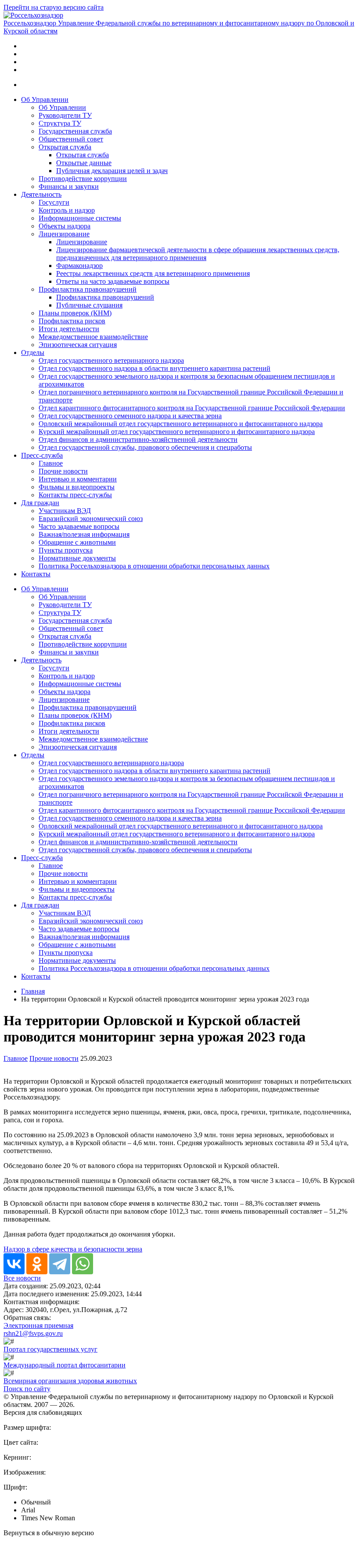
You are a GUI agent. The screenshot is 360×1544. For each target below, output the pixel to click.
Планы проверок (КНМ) (75, 313)
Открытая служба (65, 147)
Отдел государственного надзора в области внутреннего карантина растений (154, 368)
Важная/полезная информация (84, 534)
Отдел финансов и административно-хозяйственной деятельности (138, 439)
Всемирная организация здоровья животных (70, 1381)
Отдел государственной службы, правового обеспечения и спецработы (145, 447)
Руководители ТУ (65, 115)
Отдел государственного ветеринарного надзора (111, 360)
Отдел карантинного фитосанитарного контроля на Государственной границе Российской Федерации (192, 408)
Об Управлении (44, 99)
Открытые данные (84, 162)
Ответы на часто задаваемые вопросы (112, 281)
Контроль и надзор (67, 210)
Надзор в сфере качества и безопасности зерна (73, 1249)
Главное (51, 463)
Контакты (35, 574)
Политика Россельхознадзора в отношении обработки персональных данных (154, 566)
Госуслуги (54, 202)
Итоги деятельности (69, 329)
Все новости (22, 1278)
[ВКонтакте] (14, 1263)
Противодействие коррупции (83, 178)
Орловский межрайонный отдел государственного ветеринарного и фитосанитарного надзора (181, 423)
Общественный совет (71, 139)
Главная (33, 991)
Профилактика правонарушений (88, 289)
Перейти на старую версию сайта (54, 7)
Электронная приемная (38, 1325)
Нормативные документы (77, 558)
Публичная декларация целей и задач (112, 170)
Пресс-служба (42, 455)
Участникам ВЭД (65, 510)
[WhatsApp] (82, 1263)
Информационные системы (80, 218)
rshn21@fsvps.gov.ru (33, 1333)
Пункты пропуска (66, 550)
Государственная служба (75, 131)
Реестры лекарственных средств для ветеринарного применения (153, 273)
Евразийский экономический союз (91, 518)
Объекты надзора (64, 226)
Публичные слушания (89, 305)
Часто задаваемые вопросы (79, 526)
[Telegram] (59, 1263)
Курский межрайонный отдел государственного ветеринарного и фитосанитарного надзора (177, 431)
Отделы (32, 352)
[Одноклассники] (36, 1263)
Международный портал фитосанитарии (65, 1365)
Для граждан (40, 502)
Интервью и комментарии (78, 479)
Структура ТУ (60, 123)
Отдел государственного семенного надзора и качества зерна (130, 415)
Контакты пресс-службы (75, 495)
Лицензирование (64, 234)
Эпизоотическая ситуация (78, 344)
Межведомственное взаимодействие (93, 336)
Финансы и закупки (69, 186)
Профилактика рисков (72, 321)
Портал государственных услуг (50, 1349)
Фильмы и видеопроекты (77, 487)
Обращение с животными (77, 542)
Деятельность (41, 194)
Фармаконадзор (79, 265)
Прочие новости (63, 471)
